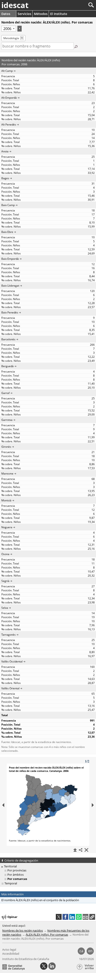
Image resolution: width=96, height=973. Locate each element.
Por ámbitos (15, 875)
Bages (5, 178)
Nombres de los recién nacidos (22, 930)
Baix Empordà (10, 259)
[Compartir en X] (59, 917)
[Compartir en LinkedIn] (72, 917)
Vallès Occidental (12, 661)
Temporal (10, 883)
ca (81, 950)
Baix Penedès (9, 312)
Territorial (10, 866)
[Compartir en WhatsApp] (79, 917)
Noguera (6, 527)
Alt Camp (7, 71)
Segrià (5, 581)
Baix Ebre (7, 232)
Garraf (5, 393)
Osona (5, 554)
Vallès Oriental (10, 688)
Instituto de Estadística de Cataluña (25, 959)
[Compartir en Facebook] (65, 917)
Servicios (24, 14)
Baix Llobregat (10, 285)
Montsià (6, 500)
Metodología (11, 38)
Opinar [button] (12, 917)
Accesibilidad (10, 954)
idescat (15, 5)
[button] (92, 917)
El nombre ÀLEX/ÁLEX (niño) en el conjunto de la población (40, 900)
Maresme (7, 473)
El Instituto (58, 14)
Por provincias (16, 870)
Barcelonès (8, 339)
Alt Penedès (8, 124)
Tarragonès (8, 635)
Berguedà (7, 366)
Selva (4, 608)
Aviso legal (9, 949)
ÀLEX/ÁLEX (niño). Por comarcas (47, 935)
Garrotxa (7, 420)
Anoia (4, 151)
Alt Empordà (9, 98)
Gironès (6, 447)
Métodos (41, 14)
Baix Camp (8, 205)
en (90, 950)
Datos (5, 14)
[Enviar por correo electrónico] (85, 917)
